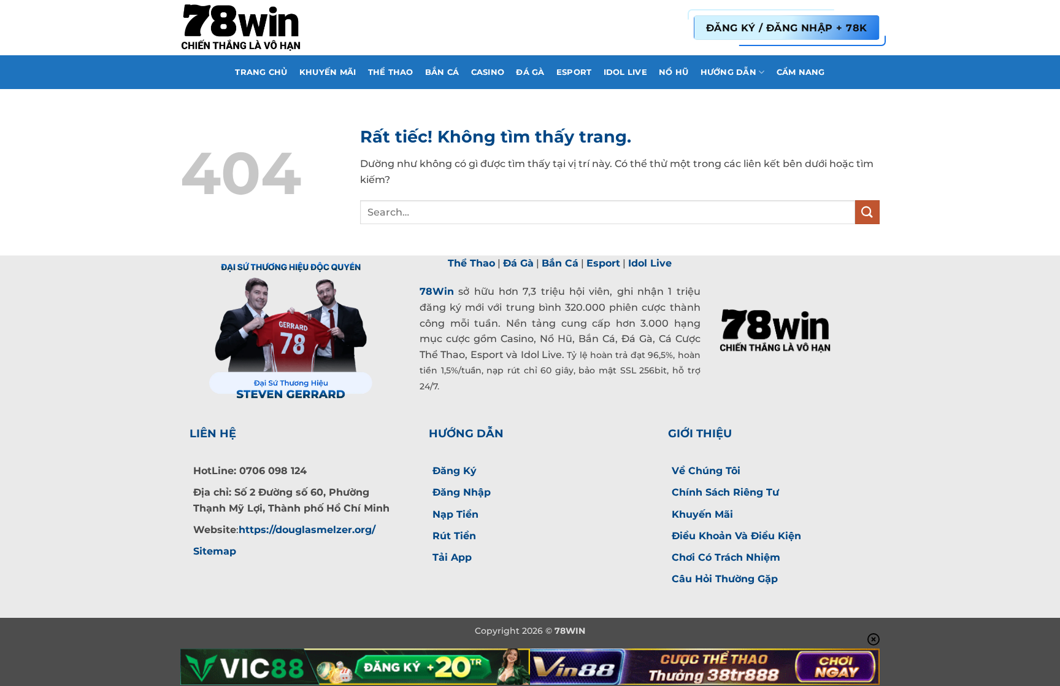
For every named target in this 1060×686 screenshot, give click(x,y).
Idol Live (625, 72)
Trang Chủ (261, 72)
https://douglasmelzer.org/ (307, 530)
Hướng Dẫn (728, 72)
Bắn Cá (442, 72)
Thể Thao (390, 72)
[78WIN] (241, 27)
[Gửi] (867, 212)
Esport (574, 72)
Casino (488, 72)
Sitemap (214, 551)
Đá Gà (530, 72)
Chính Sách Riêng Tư (725, 492)
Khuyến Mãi (327, 72)
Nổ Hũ (673, 72)
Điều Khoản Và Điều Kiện (736, 536)
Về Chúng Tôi (706, 471)
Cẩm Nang (801, 72)
